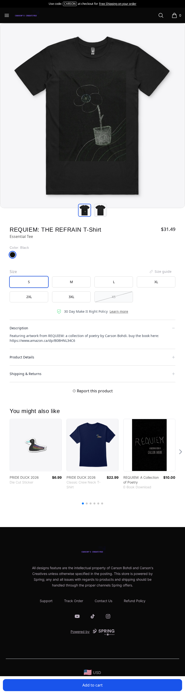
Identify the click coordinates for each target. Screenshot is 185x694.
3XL (71, 296)
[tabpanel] (92, 115)
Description (19, 328)
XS (114, 296)
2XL (29, 296)
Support (46, 601)
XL (156, 282)
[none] (160, 271)
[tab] (85, 210)
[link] (35, 445)
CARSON (70, 4)
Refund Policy (134, 601)
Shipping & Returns (25, 373)
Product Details (22, 357)
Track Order (73, 601)
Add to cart (92, 685)
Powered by (80, 632)
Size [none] (13, 271)
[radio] (29, 281)
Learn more (119, 311)
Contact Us (103, 601)
